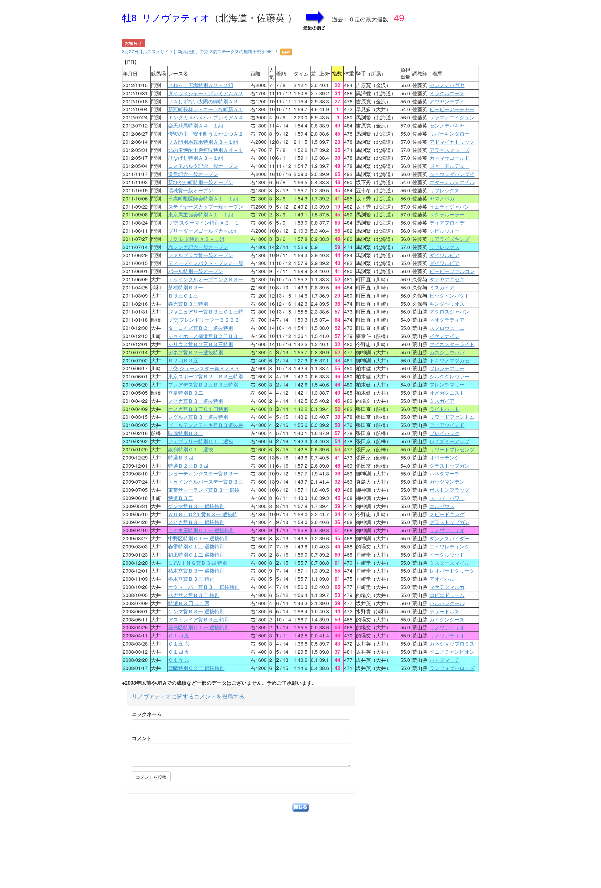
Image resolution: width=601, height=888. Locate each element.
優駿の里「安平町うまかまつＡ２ (205, 133)
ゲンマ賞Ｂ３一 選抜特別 (196, 506)
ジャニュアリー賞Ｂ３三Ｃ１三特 (205, 311)
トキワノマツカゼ (449, 360)
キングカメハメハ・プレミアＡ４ (205, 117)
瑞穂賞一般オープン (190, 190)
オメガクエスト (447, 392)
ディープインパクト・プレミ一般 (205, 263)
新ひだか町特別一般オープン (200, 182)
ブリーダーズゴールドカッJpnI (203, 230)
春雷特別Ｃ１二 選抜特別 (196, 546)
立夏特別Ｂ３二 (185, 392)
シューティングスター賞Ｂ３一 (203, 473)
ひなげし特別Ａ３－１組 (195, 157)
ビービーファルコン (452, 271)
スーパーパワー (447, 497)
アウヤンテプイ (447, 101)
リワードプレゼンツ (452, 449)
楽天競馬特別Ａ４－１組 (195, 125)
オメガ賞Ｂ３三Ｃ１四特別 (198, 409)
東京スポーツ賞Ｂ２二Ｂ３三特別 (205, 376)
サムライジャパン (449, 206)
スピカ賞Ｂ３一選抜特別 (195, 400)
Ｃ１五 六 (178, 643)
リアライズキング (449, 238)
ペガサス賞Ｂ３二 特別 (193, 595)
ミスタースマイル (449, 562)
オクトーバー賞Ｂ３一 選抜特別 (203, 586)
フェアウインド (447, 424)
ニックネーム (147, 714)
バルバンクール (447, 603)
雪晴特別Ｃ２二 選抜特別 (196, 668)
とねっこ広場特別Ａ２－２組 (200, 85)
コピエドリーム (447, 595)
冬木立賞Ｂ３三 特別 (191, 578)
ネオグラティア (447, 319)
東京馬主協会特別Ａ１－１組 (200, 214)
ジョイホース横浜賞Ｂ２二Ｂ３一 (205, 336)
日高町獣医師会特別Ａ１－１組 (203, 198)
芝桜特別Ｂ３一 (185, 287)
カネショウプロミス (452, 643)
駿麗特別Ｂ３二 (185, 433)
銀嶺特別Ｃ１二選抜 (190, 449)
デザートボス (444, 611)
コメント (142, 738)
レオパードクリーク (452, 570)
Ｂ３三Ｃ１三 (183, 295)
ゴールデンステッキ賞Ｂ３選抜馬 (205, 424)
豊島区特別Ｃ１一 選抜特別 (198, 627)
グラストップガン (449, 465)
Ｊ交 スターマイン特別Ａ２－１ (203, 222)
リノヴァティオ (447, 530)
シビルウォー (444, 230)
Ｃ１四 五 (178, 635)
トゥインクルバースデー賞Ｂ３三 (205, 481)
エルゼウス (442, 506)
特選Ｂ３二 (180, 497)
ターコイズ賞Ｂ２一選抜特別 (200, 327)
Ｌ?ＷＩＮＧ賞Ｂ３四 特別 (197, 562)
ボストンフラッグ (449, 489)
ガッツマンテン (447, 481)
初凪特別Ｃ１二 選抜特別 (196, 554)
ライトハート (444, 409)
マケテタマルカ (447, 586)
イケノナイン (444, 336)
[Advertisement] (300, 844)
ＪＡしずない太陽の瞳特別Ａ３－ (205, 101)
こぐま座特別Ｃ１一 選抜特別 (201, 530)
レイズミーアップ (449, 441)
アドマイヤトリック (452, 141)
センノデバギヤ (447, 85)
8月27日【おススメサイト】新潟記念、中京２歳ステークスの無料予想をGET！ (206, 51)
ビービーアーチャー (452, 109)
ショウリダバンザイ (452, 174)
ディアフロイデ (447, 222)
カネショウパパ (447, 352)
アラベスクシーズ (449, 149)
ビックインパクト (449, 295)
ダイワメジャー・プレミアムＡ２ (205, 93)
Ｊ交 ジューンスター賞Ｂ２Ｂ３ (203, 368)
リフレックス (444, 190)
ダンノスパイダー (449, 538)
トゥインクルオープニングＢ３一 (205, 279)
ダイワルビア (444, 255)
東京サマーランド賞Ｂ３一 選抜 (203, 489)
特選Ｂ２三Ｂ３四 (188, 465)
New (286, 52)
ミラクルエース (447, 93)
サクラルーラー (447, 214)
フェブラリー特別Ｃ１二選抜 (200, 441)
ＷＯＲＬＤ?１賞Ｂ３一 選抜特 (202, 514)
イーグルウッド (447, 554)
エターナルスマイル (452, 182)
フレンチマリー (447, 368)
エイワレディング (449, 546)
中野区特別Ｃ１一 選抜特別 (198, 538)
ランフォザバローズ (452, 668)
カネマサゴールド (449, 157)
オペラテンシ (444, 457)
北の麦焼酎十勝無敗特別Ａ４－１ (205, 149)
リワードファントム (452, 416)
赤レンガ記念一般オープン (198, 247)
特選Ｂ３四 (180, 457)
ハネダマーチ (444, 473)
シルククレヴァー (449, 376)
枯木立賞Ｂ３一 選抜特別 (196, 570)
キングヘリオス (447, 303)
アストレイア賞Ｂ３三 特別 (198, 619)
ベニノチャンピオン (452, 651)
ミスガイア (442, 287)
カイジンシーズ (447, 619)
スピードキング (447, 514)
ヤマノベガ (442, 198)
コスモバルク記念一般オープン (203, 165)
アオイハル (442, 578)
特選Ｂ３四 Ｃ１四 (188, 603)
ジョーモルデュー (449, 165)
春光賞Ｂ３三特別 (188, 303)
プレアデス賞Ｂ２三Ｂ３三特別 (203, 384)
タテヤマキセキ (447, 279)
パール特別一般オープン (195, 271)
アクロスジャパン (449, 311)
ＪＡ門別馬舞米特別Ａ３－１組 (203, 141)
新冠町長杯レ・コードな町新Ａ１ (205, 109)
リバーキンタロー (449, 133)
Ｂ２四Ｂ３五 (183, 360)
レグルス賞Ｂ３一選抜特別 (198, 416)
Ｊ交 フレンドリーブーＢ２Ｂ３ (203, 319)
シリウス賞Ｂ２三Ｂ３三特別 (200, 344)
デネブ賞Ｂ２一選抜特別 (195, 352)
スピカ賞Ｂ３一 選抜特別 (196, 522)
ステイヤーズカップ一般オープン (205, 206)
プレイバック (444, 433)
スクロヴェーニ (447, 327)
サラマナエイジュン (452, 117)
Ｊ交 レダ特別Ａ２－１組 (196, 238)
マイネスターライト (452, 344)
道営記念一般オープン (193, 174)
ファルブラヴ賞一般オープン (200, 255)
